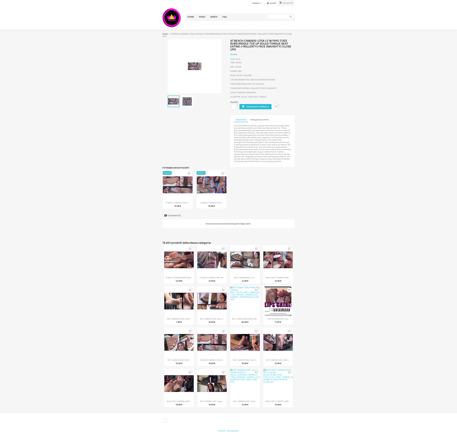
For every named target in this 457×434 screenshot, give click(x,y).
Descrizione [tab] (241, 119)
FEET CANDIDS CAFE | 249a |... (212, 401)
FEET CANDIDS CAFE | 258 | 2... (278, 360)
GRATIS (213, 16)
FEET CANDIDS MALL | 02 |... (245, 278)
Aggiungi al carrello (255, 106)
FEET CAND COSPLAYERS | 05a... (245, 319)
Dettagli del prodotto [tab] (259, 119)
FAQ (224, 16)
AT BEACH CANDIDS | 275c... (212, 203)
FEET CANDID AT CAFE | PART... (179, 319)
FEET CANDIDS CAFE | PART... (179, 360)
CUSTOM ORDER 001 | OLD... (278, 319)
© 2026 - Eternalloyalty (228, 431)
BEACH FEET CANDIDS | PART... (278, 278)
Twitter (165, 420)
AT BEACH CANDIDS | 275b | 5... (177, 203)
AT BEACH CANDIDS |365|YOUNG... (179, 278)
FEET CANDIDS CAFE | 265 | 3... (212, 319)
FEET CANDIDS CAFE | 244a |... (245, 401)
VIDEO (202, 16)
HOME (190, 16)
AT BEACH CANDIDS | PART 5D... (211, 278)
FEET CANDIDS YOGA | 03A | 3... (245, 360)
